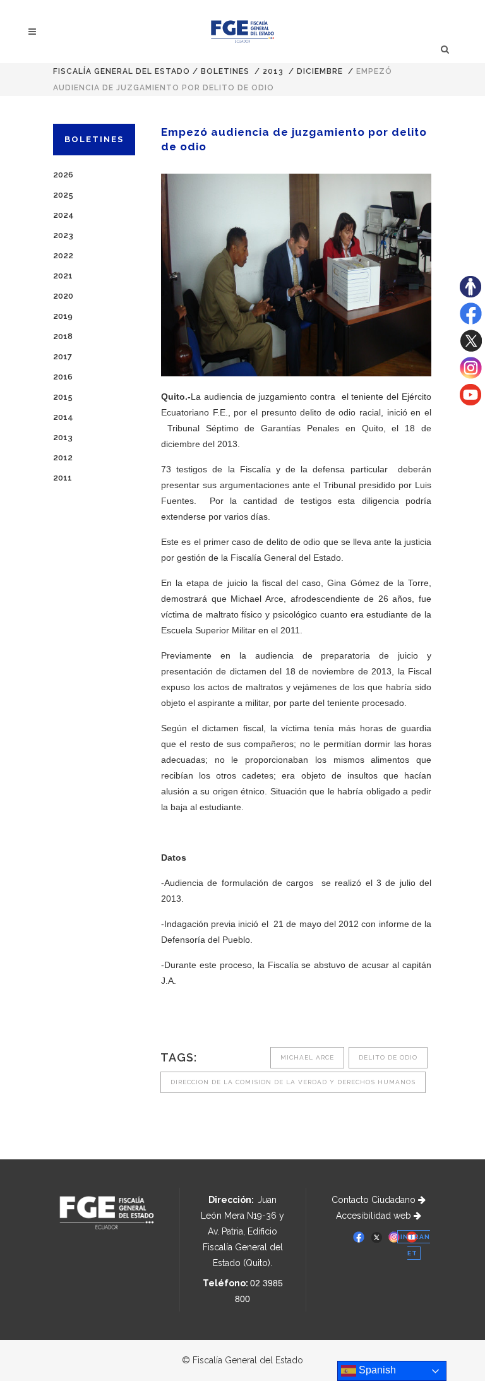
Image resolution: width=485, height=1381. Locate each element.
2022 (63, 255)
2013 (273, 71)
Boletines (225, 71)
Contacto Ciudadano (375, 1200)
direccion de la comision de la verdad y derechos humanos (293, 1082)
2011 (62, 477)
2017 (62, 356)
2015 (63, 397)
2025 (63, 195)
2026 (63, 174)
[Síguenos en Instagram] (471, 376)
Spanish (376, 1370)
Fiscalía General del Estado (121, 71)
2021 (63, 275)
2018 (63, 336)
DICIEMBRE (320, 71)
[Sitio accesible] (470, 294)
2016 (63, 376)
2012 (63, 457)
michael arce (307, 1057)
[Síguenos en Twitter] (471, 349)
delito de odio (388, 1057)
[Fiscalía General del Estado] (243, 31)
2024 (63, 215)
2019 (63, 316)
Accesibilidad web (375, 1216)
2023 (63, 235)
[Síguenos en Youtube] (470, 402)
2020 (63, 296)
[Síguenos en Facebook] (471, 321)
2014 (63, 417)
